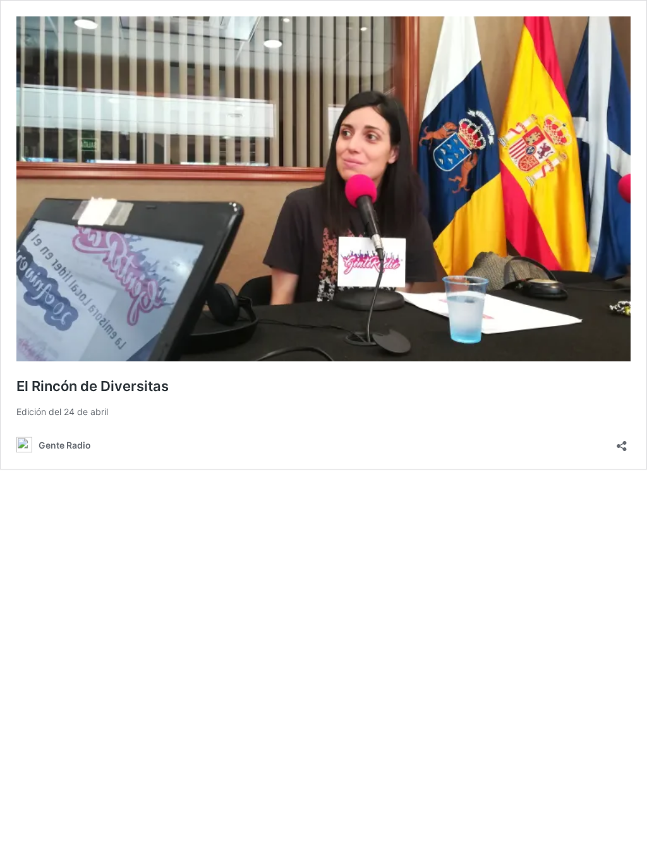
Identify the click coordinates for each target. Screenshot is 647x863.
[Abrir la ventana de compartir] (622, 442)
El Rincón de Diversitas (92, 386)
